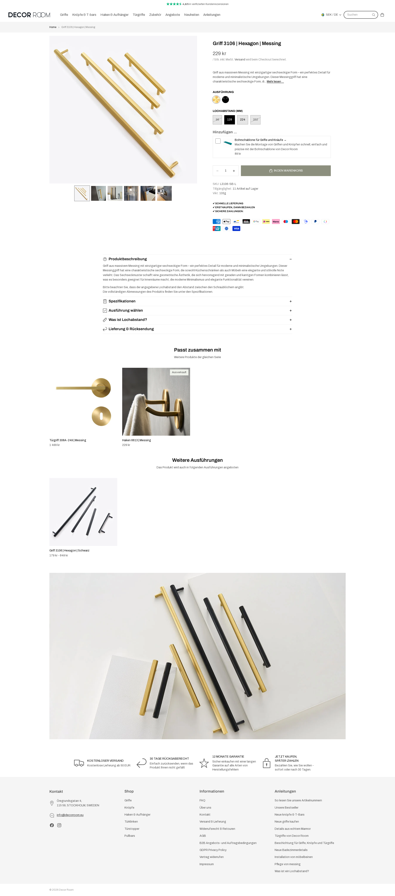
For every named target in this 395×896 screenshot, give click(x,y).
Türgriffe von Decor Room (292, 835)
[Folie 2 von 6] (98, 193)
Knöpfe (129, 807)
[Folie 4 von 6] (131, 193)
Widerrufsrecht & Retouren (217, 828)
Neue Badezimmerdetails (291, 849)
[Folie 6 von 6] (164, 193)
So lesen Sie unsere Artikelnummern (298, 800)
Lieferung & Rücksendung (131, 329)
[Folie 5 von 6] (148, 193)
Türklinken (131, 821)
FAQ (202, 800)
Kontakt (205, 814)
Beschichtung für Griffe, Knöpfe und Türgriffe (304, 842)
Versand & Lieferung (213, 821)
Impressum (207, 864)
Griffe (128, 800)
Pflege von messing (288, 864)
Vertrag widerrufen (212, 857)
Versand (240, 59)
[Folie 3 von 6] (115, 193)
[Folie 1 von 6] (82, 193)
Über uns (205, 807)
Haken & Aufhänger (137, 814)
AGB (203, 835)
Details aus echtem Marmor (293, 828)
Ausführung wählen (126, 310)
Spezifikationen (122, 301)
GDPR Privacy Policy (213, 849)
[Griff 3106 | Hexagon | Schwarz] (225, 99)
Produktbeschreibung (128, 259)
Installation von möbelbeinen (294, 857)
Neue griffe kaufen (287, 821)
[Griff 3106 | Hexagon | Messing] (216, 99)
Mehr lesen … (275, 81)
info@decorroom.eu (70, 815)
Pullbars (129, 835)
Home (52, 27)
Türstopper (131, 828)
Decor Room (66, 889)
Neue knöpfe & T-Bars (289, 814)
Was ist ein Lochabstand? (292, 871)
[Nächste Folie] (341, 407)
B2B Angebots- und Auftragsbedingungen (228, 842)
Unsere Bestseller (286, 807)
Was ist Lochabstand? (128, 320)
